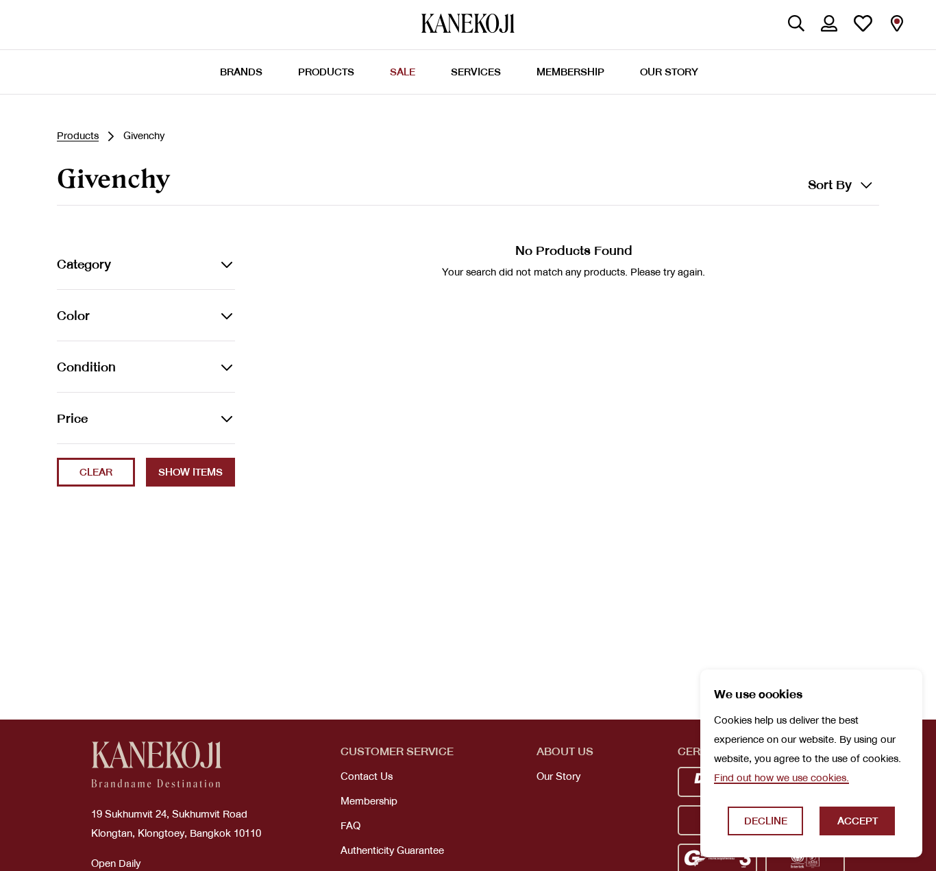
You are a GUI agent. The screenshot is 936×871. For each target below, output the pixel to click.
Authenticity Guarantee (392, 850)
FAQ (350, 825)
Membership (369, 801)
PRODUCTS (326, 72)
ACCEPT (857, 821)
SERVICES (476, 72)
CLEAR (95, 472)
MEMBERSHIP (570, 72)
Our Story (558, 776)
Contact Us (367, 776)
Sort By (830, 185)
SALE (402, 72)
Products (78, 135)
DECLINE (765, 821)
